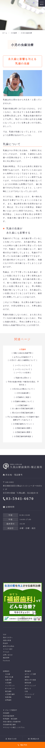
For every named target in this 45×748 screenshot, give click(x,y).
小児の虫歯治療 (22, 393)
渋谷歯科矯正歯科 (9, 724)
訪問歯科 (8, 700)
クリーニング (29, 694)
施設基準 (6, 658)
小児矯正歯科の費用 (22, 432)
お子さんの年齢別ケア (22, 357)
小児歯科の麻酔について (22, 401)
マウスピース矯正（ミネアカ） (14, 727)
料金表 (5, 643)
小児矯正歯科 (22, 405)
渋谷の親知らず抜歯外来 (12, 722)
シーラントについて (22, 365)
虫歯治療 (8, 680)
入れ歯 (7, 674)
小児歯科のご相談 (23, 397)
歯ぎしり (28, 688)
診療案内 (6, 671)
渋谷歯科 (6, 713)
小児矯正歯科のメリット (22, 424)
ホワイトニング (30, 685)
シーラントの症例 (23, 373)
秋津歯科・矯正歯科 (10, 719)
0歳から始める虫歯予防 (22, 353)
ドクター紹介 (8, 649)
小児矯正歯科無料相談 (22, 436)
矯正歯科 (8, 691)
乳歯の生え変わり (23, 378)
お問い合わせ (8, 655)
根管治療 (28, 683)
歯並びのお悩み (8, 646)
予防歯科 (28, 697)
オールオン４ (10, 688)
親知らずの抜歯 (30, 680)
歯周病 (27, 677)
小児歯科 (22, 349)
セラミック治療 (30, 674)
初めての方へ (8, 637)
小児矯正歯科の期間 (22, 428)
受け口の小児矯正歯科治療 (22, 413)
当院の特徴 (7, 640)
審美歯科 (28, 671)
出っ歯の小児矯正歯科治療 (22, 408)
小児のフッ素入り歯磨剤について (22, 360)
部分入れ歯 (9, 677)
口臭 (26, 691)
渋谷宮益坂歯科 (8, 716)
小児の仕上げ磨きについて (22, 389)
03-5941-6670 (20, 498)
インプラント (10, 685)
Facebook (6, 660)
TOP (4, 634)
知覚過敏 (8, 697)
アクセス (6, 652)
